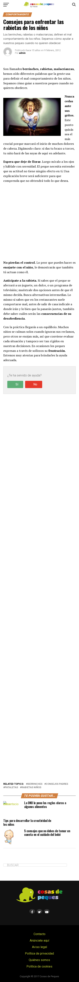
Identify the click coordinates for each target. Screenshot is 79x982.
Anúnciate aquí (39, 940)
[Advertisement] (39, 222)
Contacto (39, 934)
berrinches (34, 784)
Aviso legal (39, 947)
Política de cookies (39, 966)
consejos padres (57, 784)
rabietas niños (31, 787)
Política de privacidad (39, 953)
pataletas (11, 787)
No (35, 384)
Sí (17, 384)
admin (22, 53)
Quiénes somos (39, 960)
